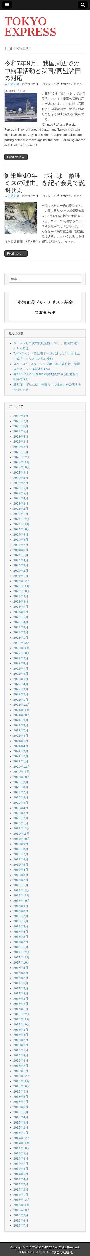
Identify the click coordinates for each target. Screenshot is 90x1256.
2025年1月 (20, 514)
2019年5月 (20, 864)
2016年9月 (20, 1029)
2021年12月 (21, 704)
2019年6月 (20, 859)
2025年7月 (20, 483)
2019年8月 (20, 849)
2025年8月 (20, 478)
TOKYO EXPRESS (30, 27)
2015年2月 (20, 1127)
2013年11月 (21, 1205)
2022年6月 (20, 673)
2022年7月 (20, 668)
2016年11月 (21, 1019)
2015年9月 (20, 1091)
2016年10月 (21, 1024)
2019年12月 (21, 828)
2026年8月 (20, 416)
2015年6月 (20, 1107)
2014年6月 (20, 1168)
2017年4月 (20, 993)
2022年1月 (20, 699)
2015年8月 (20, 1096)
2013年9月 (20, 1215)
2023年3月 (20, 627)
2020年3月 (20, 813)
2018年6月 (20, 921)
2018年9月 (20, 906)
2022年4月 (20, 684)
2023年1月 (20, 637)
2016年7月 (20, 1040)
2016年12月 (21, 1014)
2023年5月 (20, 617)
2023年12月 (21, 581)
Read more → (16, 156)
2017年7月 (20, 978)
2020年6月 (20, 797)
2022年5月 (20, 679)
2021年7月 (20, 730)
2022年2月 (20, 694)
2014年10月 (21, 1148)
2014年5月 (20, 1174)
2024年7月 (20, 545)
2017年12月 (21, 952)
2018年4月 (20, 931)
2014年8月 (20, 1158)
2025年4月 (20, 498)
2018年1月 (20, 947)
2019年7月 (20, 854)
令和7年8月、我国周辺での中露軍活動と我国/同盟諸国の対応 (42, 70)
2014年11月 (21, 1143)
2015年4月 (20, 1117)
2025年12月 (21, 457)
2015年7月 (20, 1101)
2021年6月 (20, 735)
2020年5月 (20, 802)
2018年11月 (21, 895)
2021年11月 (21, 710)
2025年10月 (21, 467)
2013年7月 (20, 1225)
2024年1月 (20, 576)
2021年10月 (21, 715)
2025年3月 (20, 503)
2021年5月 (20, 741)
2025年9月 (20, 472)
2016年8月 (20, 1034)
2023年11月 (21, 586)
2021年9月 (20, 720)
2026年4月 (20, 436)
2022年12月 (21, 643)
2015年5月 (20, 1112)
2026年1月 (20, 452)
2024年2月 (20, 570)
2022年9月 (20, 658)
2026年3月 (20, 441)
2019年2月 (20, 880)
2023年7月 (20, 606)
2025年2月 (20, 508)
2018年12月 (21, 890)
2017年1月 (20, 1009)
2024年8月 (20, 539)
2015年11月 (21, 1081)
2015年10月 (21, 1086)
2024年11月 (21, 524)
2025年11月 (21, 462)
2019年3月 (20, 875)
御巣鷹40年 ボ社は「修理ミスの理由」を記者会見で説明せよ (44, 183)
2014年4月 (20, 1179)
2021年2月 (20, 756)
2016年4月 (20, 1055)
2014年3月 (20, 1184)
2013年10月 (21, 1210)
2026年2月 (20, 447)
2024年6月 (20, 550)
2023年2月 (20, 632)
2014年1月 (20, 1194)
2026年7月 (20, 421)
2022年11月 (21, 648)
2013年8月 (20, 1220)
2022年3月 (20, 689)
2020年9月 (20, 782)
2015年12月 (21, 1076)
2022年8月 (20, 663)
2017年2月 (20, 1003)
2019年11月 (21, 833)
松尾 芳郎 (13, 84)
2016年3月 (20, 1060)
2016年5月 (20, 1050)
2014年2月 (20, 1189)
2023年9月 (20, 596)
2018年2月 (20, 942)
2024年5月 (20, 555)
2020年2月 (20, 818)
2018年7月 (20, 916)
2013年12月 (21, 1199)
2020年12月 (21, 766)
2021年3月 (20, 751)
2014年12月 (21, 1138)
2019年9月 (20, 844)
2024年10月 (21, 529)
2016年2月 (20, 1065)
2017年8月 (20, 973)
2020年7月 (20, 792)
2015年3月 (20, 1122)
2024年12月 (21, 519)
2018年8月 (20, 911)
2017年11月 (21, 957)
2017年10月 (21, 962)
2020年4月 (20, 808)
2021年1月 (20, 761)
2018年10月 (21, 900)
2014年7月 (20, 1163)
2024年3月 (20, 565)
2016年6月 (20, 1045)
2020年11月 (21, 771)
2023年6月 (20, 612)
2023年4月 (20, 622)
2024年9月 (20, 534)
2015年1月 (20, 1132)
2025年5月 (20, 493)
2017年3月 (20, 998)
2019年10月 (21, 838)
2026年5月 (20, 431)
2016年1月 (20, 1071)
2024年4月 (20, 560)
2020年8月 (20, 787)
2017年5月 (20, 988)
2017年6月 (20, 983)
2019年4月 (20, 869)
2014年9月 (20, 1153)
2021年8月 (20, 725)
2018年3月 (20, 936)
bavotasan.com (63, 1251)
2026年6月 (20, 426)
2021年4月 (20, 746)
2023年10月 (21, 591)
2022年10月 (21, 653)
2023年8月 (20, 601)
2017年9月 (20, 967)
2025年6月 (20, 488)
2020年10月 (21, 777)
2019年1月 (20, 885)
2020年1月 (20, 823)
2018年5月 (20, 926)
